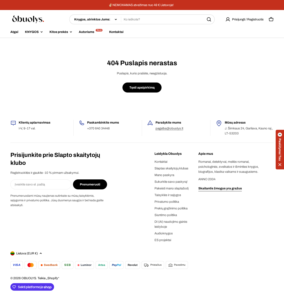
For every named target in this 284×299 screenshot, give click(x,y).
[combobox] (142, 19)
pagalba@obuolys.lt (169, 128)
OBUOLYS (28, 278)
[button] (280, 149)
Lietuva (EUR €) (27, 253)
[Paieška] (208, 19)
